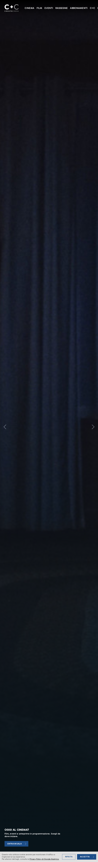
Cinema (29, 8)
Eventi (48, 8)
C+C (92, 8)
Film (39, 8)
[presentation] (5, 427)
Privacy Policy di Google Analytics (44, 859)
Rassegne (61, 8)
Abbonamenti (78, 8)
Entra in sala (14, 844)
